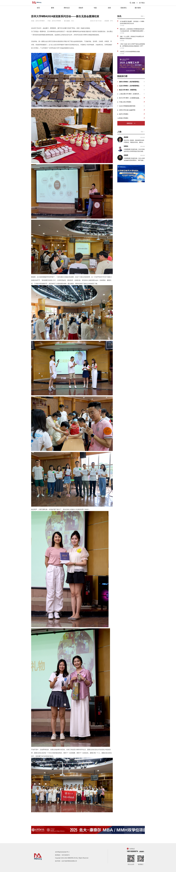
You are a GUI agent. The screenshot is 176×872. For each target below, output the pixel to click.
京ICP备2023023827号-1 (62, 852)
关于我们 (142, 3)
